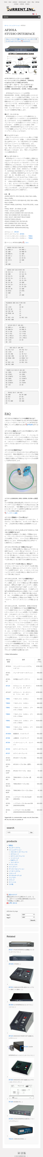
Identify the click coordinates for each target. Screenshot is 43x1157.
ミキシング (12, 873)
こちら (26, 242)
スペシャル (12, 882)
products (15, 2)
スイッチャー (13, 867)
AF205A (8, 733)
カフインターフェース (18, 856)
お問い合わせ (12, 903)
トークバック (15, 858)
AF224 (11, 987)
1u (12, 817)
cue (28, 817)
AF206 (8, 738)
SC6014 (27, 4)
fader (36, 817)
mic (8, 819)
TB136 (11, 1139)
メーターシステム (14, 871)
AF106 (11, 1080)
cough (24, 817)
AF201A (16, 4)
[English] (33, 14)
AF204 (22, 234)
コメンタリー (15, 862)
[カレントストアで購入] (13, 39)
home (5, 2)
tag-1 (8, 915)
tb (22, 819)
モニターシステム (14, 847)
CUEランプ (14, 860)
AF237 (8, 753)
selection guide (22, 2)
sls (15, 819)
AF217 (11, 949)
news (10, 2)
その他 (11, 884)
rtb (10, 819)
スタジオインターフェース (19, 852)
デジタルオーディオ (15, 875)
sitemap (37, 2)
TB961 (30, 236)
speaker (19, 819)
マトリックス (13, 864)
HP (5, 819)
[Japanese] (36, 14)
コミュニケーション (14, 25)
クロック (12, 880)
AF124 (16, 232)
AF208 (11, 1005)
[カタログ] (26, 41)
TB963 (30, 238)
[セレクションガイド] (28, 39)
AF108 (11, 1102)
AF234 (8, 749)
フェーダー (12, 877)
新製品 (11, 845)
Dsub (33, 817)
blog (33, 2)
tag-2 (8, 917)
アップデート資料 (11, 513)
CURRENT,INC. (22, 1156)
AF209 (11, 1119)
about (29, 2)
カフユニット (15, 854)
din (30, 817)
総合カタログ (12, 894)
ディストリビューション (16, 869)
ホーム (6, 25)
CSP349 (22, 4)
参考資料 (30, 424)
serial (12, 819)
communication (18, 817)
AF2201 (11, 964)
